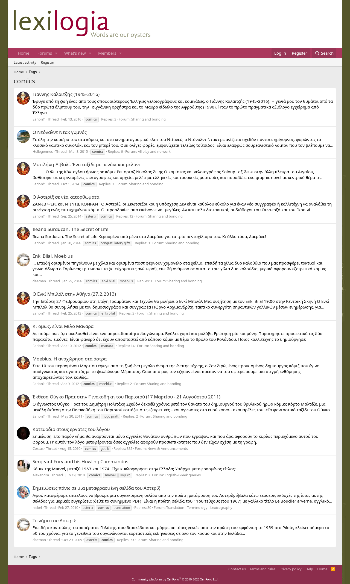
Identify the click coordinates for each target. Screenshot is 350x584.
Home (23, 53)
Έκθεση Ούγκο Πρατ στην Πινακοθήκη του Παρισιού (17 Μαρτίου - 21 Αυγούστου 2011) (126, 397)
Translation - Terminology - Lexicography (199, 507)
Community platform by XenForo (175, 579)
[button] (56, 53)
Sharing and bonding (148, 119)
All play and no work (154, 151)
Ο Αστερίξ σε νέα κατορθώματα (66, 197)
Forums (44, 53)
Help (309, 569)
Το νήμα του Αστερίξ (54, 520)
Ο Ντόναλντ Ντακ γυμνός (60, 132)
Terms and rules (262, 569)
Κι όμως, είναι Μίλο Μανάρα (63, 326)
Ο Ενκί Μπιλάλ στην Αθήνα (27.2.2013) (74, 294)
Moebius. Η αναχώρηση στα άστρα (70, 359)
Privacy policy (290, 569)
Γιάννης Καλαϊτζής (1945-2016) (66, 94)
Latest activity (25, 62)
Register (47, 62)
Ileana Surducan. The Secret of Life (71, 229)
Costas (38, 448)
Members (107, 53)
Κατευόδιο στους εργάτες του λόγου (71, 429)
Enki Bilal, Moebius (53, 256)
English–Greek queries (183, 475)
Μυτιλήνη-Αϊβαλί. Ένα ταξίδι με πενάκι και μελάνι (86, 164)
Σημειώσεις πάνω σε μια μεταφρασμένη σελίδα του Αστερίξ (96, 488)
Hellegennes (43, 151)
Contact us (237, 569)
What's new (75, 53)
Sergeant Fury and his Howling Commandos (80, 461)
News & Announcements (167, 448)
